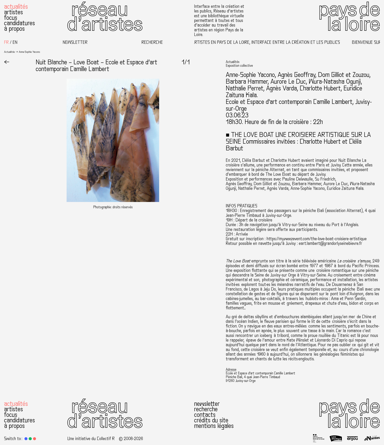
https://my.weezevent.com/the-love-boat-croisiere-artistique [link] (317, 238)
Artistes (13, 12)
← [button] (6, 62)
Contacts (205, 414)
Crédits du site (211, 420)
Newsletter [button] (75, 42)
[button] (25, 438)
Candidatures (19, 23)
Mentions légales (214, 426)
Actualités (16, 6)
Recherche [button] (152, 42)
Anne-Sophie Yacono (250, 75)
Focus (10, 17)
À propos (14, 28)
